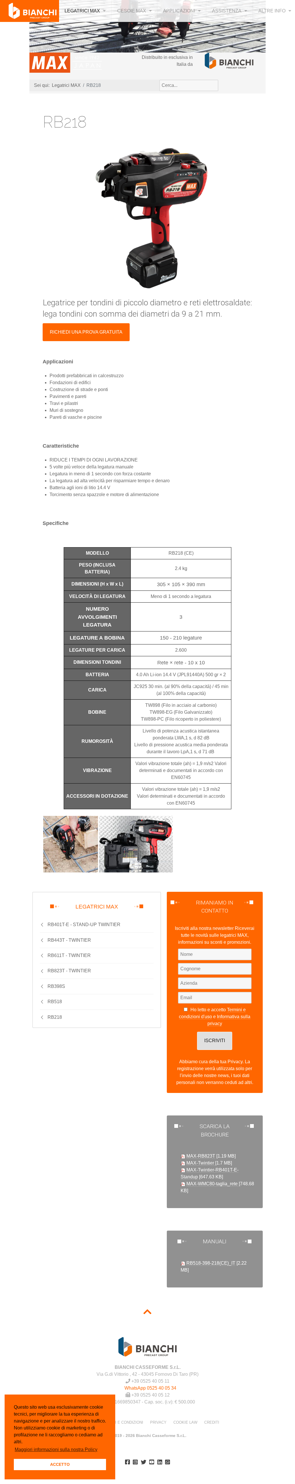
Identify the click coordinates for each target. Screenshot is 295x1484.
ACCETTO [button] (60, 1464)
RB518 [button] (55, 1001)
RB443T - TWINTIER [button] (69, 940)
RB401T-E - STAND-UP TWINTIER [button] (84, 924)
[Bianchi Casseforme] (229, 60)
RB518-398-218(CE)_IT (210, 1263)
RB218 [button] (55, 1017)
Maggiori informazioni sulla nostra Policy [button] (56, 1449)
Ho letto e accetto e (214, 1016)
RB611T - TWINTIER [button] (69, 955)
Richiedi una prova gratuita (86, 332)
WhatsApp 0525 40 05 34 (150, 1388)
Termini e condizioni (122, 1422)
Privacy (158, 1422)
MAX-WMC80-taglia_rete (212, 1183)
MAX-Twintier (200, 1162)
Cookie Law (185, 1422)
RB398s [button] (56, 986)
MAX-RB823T (200, 1156)
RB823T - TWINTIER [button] (69, 970)
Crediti (211, 1422)
